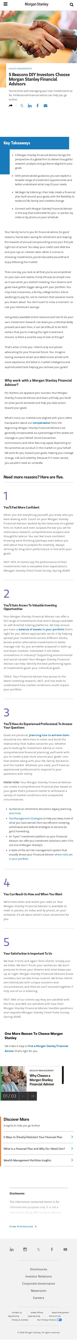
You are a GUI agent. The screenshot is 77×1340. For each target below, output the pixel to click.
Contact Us (17, 1312)
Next (32, 1096)
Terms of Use (55, 1316)
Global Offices (37, 1312)
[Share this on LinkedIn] (30, 107)
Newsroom (38, 1291)
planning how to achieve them (49, 735)
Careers (38, 1298)
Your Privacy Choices (46, 1320)
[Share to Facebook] (37, 107)
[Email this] (45, 107)
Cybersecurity (34, 1316)
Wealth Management (20, 68)
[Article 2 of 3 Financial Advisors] (63, 1078)
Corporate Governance (38, 1284)
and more (15, 813)
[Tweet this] (22, 107)
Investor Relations (38, 1276)
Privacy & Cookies (20, 1320)
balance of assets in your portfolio (41, 629)
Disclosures (38, 1269)
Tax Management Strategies (26, 818)
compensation (42, 423)
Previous (23, 1096)
